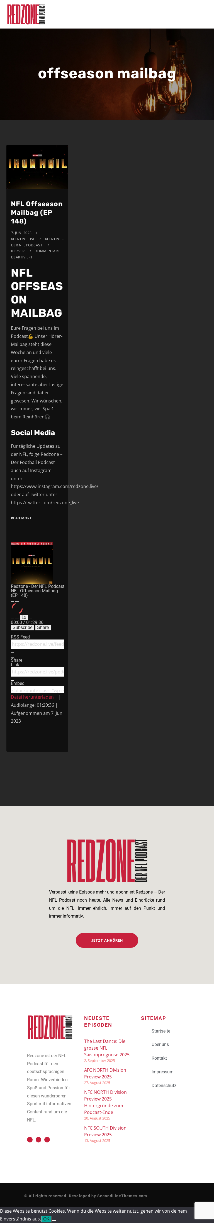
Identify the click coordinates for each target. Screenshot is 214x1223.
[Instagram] (47, 1139)
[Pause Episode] (17, 601)
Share (43, 627)
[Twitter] (30, 1139)
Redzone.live (23, 239)
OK (46, 1219)
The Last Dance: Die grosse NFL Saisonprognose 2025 (107, 1048)
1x (23, 617)
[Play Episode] (12, 601)
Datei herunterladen (32, 697)
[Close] (12, 657)
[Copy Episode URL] (12, 680)
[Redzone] (25, 14)
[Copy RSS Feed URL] (12, 652)
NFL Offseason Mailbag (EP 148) (37, 212)
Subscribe (23, 627)
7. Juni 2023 (21, 232)
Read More (21, 518)
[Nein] (54, 1220)
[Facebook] (38, 1139)
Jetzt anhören (107, 940)
